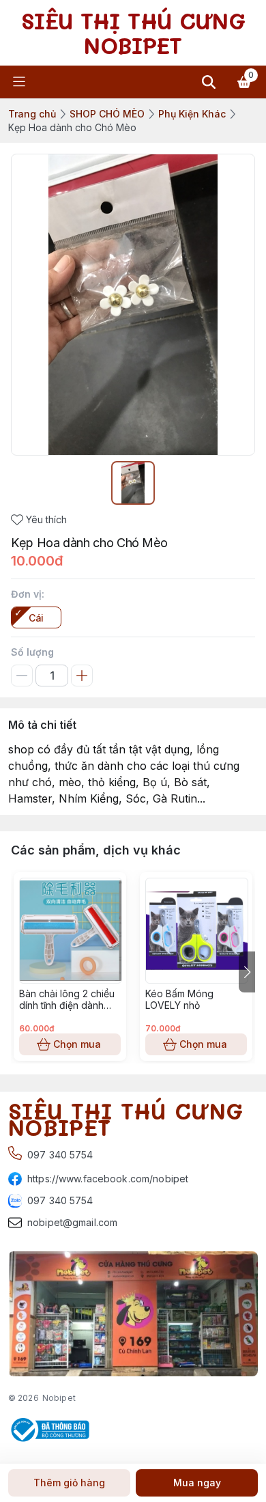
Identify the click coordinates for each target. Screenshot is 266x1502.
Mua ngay (197, 1482)
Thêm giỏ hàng (69, 1482)
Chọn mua (77, 1044)
